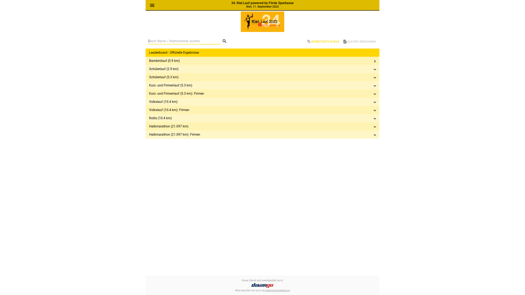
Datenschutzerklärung (277, 290)
